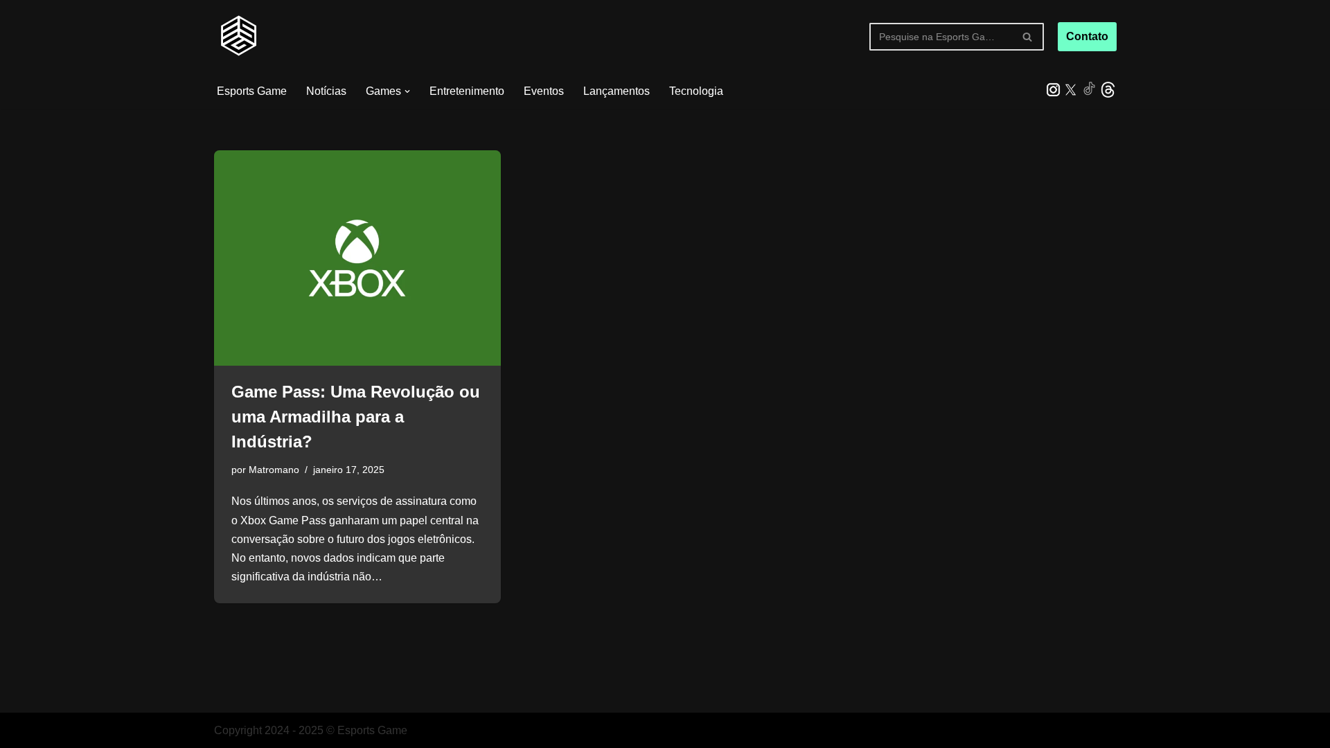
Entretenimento (466, 91)
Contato (1087, 36)
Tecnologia (696, 91)
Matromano (274, 469)
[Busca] (1028, 37)
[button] (407, 91)
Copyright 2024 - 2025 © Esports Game (310, 730)
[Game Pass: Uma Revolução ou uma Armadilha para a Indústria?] (357, 258)
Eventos (544, 91)
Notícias (326, 91)
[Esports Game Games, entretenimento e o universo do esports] (238, 36)
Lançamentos (616, 91)
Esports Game (252, 91)
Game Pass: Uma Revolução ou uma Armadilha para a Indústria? (355, 416)
